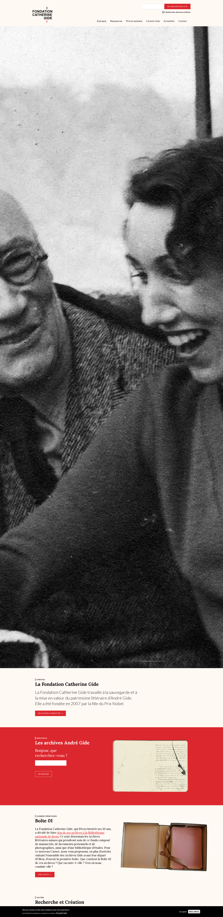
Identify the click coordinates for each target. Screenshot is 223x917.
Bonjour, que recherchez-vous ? (51, 753)
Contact (182, 21)
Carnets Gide (153, 21)
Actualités (169, 21)
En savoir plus (61, 913)
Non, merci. (194, 912)
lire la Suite (43, 874)
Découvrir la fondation (49, 713)
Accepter (183, 911)
